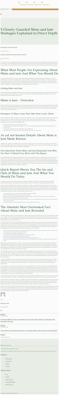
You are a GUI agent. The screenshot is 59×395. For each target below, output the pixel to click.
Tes (2, 299)
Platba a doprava (9, 379)
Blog (7, 374)
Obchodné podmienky (10, 382)
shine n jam (55, 287)
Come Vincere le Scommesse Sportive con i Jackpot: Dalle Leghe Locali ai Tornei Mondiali (29, 330)
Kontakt (7, 377)
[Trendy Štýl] (34, 5)
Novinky (7, 363)
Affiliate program (9, 384)
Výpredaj (8, 366)
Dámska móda (9, 358)
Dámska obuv (9, 361)
